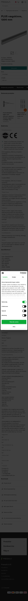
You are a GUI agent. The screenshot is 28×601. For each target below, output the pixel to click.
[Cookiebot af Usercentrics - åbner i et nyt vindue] (20, 273)
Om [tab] (23, 277)
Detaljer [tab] (14, 277)
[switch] (24, 306)
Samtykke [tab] (5, 277)
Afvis (14, 326)
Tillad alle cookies (14, 322)
